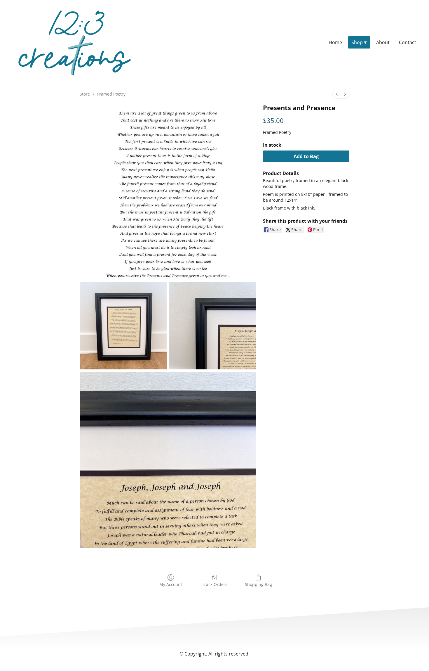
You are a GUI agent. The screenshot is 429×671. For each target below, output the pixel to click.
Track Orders (214, 584)
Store (85, 94)
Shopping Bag (258, 584)
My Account (170, 584)
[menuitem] (337, 94)
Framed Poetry (111, 94)
